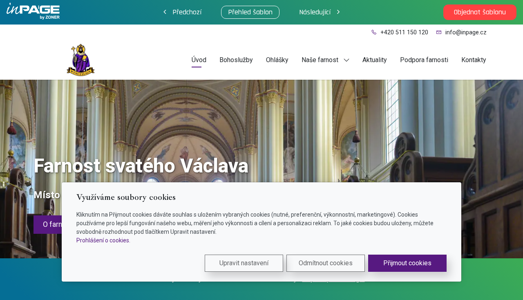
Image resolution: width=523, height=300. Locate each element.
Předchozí (186, 12)
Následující (315, 12)
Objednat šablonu (480, 12)
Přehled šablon (250, 12)
